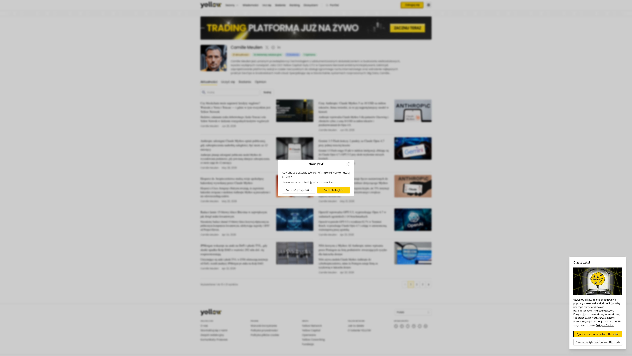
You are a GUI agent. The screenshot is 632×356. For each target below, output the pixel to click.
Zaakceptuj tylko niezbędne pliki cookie (598, 342)
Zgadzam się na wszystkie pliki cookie (598, 334)
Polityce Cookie (605, 325)
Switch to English (333, 190)
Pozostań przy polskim (298, 190)
